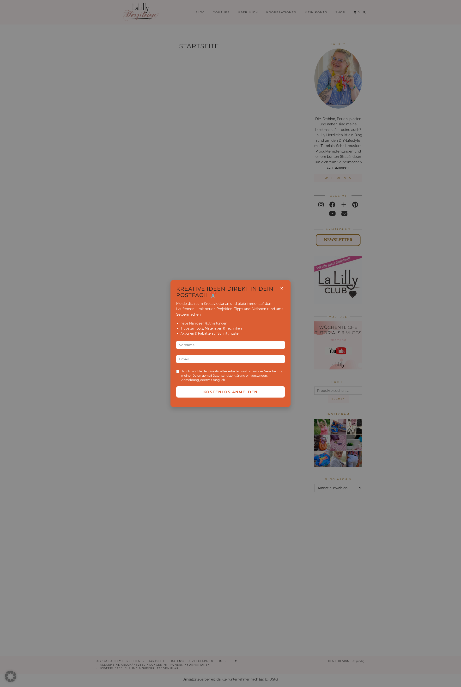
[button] (10, 676)
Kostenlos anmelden (230, 392)
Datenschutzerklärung (229, 375)
